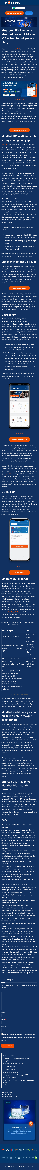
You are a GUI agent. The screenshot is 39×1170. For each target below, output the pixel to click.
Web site (4, 1027)
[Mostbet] (13, 2)
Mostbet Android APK (19, 439)
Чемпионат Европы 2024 (10, 1096)
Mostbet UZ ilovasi (19, 288)
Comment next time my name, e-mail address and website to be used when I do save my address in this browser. (18, 1037)
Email (4, 1019)
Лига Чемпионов (7, 1094)
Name (4, 1012)
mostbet (31, 1166)
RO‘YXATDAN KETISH (14, 13)
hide (12, 1056)
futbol (24, 737)
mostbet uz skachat (19, 130)
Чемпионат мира (7, 1092)
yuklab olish (10, 474)
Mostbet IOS (19, 572)
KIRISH (29, 13)
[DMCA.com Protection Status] (36, 1157)
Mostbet (17, 49)
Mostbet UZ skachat (15, 612)
